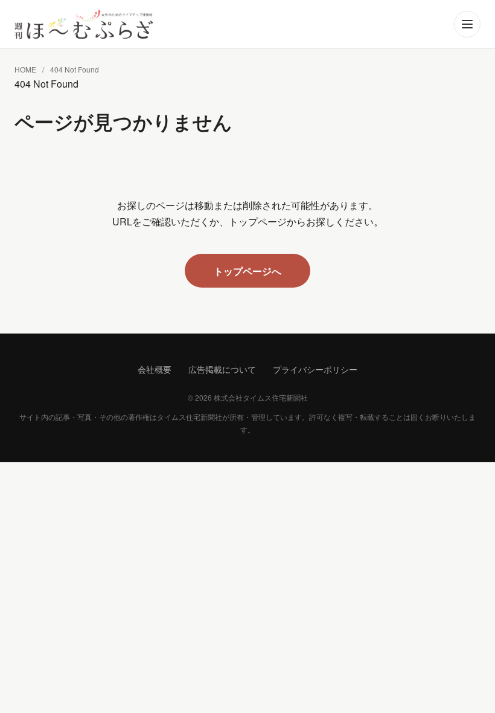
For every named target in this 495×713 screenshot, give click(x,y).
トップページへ (247, 271)
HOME (25, 69)
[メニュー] (467, 24)
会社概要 (154, 369)
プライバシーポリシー (315, 369)
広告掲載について (222, 369)
